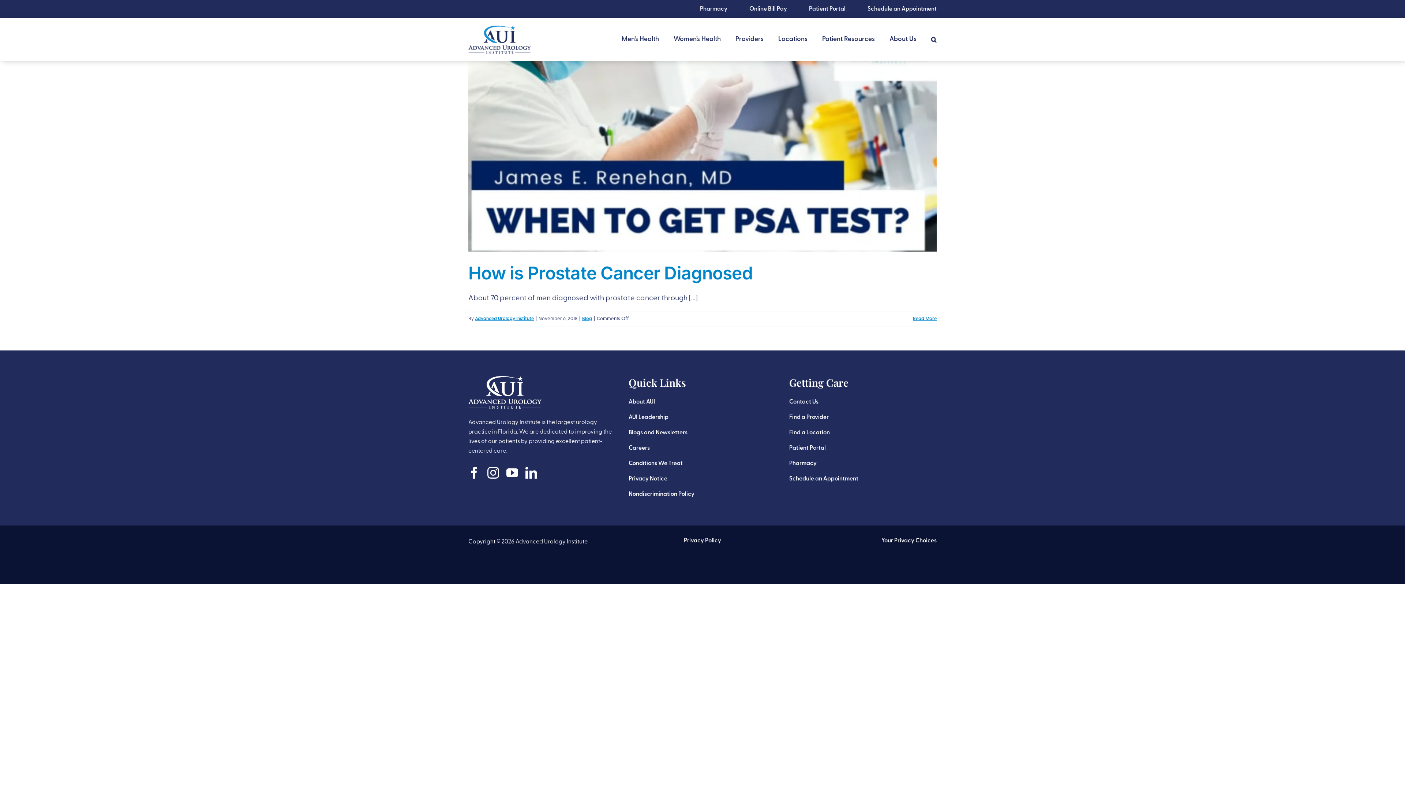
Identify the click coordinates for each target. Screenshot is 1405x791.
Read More (925, 318)
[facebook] (474, 473)
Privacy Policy (702, 541)
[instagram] (493, 473)
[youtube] (512, 473)
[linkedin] (531, 473)
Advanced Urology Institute (504, 318)
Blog (587, 318)
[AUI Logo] (499, 29)
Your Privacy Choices (909, 541)
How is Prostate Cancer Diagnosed (610, 273)
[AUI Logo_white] (505, 379)
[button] (934, 39)
